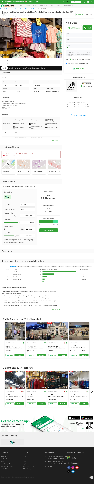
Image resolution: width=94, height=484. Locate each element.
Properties (8, 1)
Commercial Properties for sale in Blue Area (79, 105)
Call (89, 28)
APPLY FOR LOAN (49, 230)
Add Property (27, 468)
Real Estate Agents (28, 466)
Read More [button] (54, 309)
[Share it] (21, 339)
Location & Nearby (15, 68)
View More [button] (54, 140)
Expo (24, 464)
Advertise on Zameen (7, 466)
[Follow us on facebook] (69, 469)
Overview (4, 68)
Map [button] (9, 55)
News (24, 459)
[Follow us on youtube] (77, 469)
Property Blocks (20, 1)
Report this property (80, 115)
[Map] (19, 339)
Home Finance (26, 68)
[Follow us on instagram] (73, 469)
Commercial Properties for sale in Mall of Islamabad (79, 107)
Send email (80, 69)
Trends (43, 68)
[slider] (15, 216)
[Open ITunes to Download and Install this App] (74, 419)
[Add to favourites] (58, 55)
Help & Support (5, 464)
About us (3, 456)
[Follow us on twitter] (69, 473)
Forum (25, 461)
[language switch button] (84, 2)
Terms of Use (5, 468)
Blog (24, 456)
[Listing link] (15, 340)
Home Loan (80, 14)
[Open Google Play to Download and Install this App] (87, 419)
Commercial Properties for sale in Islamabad (79, 102)
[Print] (87, 14)
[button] (4, 55)
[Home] (2, 2)
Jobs (2, 461)
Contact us (4, 459)
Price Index (35, 68)
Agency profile (86, 89)
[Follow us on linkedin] (73, 473)
